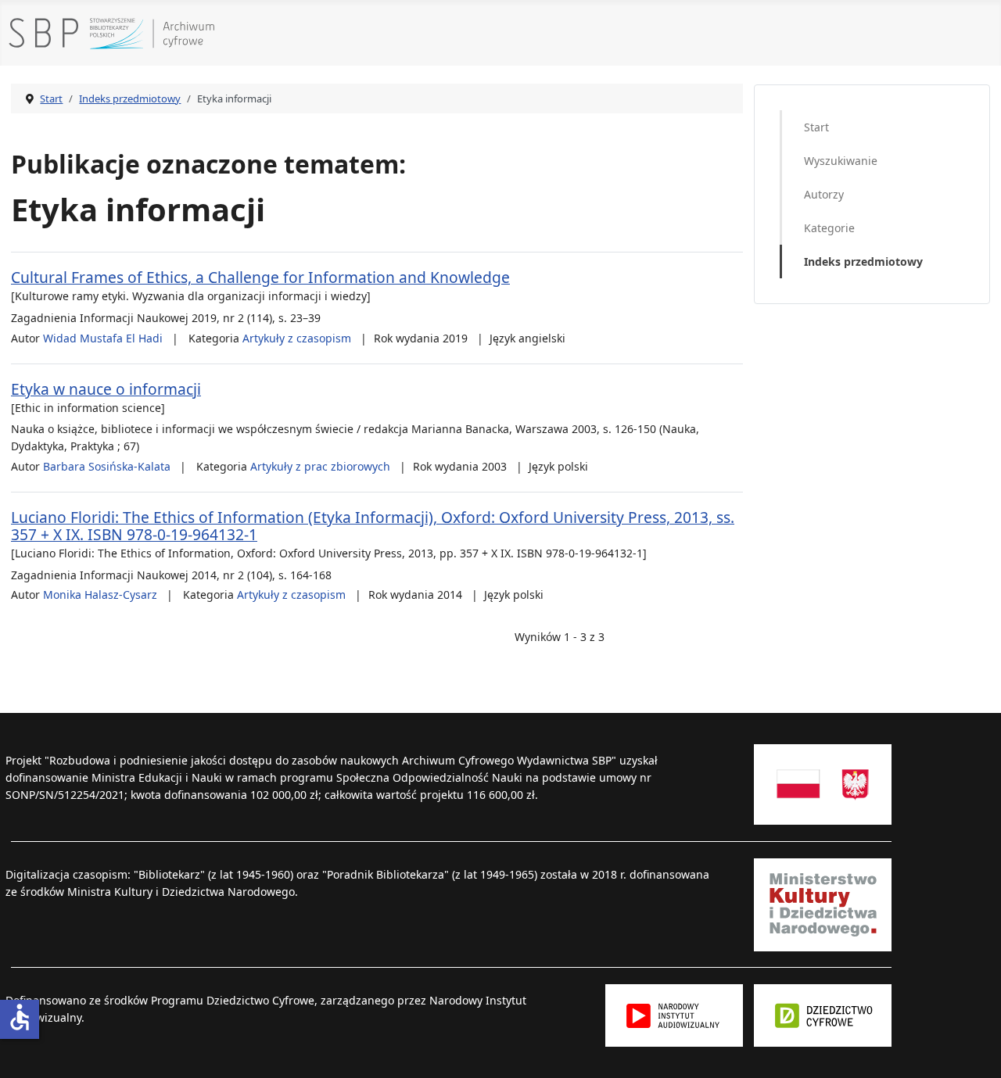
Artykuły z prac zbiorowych (320, 466)
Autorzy (824, 194)
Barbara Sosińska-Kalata (106, 466)
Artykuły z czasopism (296, 338)
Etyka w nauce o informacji (106, 388)
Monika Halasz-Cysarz (100, 594)
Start (816, 127)
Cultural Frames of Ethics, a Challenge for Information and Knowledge (260, 277)
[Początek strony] (976, 1051)
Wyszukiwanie (840, 160)
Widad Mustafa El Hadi (103, 338)
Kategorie (829, 227)
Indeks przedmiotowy (863, 261)
